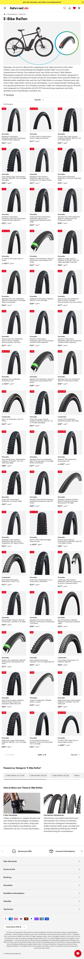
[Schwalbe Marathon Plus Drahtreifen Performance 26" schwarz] (14, 362)
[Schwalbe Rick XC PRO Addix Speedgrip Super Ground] (42, 523)
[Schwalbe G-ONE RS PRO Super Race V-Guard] (14, 242)
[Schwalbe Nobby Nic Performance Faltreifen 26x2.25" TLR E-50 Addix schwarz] (42, 282)
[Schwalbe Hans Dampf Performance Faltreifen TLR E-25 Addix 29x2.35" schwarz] (42, 643)
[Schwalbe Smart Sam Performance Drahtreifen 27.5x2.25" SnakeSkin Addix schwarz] (70, 160)
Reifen (76, 775)
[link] (16, 754)
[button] (74, 8)
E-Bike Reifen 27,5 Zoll (15, 775)
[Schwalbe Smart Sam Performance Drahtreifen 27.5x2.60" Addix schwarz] (14, 483)
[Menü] (4, 8)
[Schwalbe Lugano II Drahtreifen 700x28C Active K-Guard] (42, 683)
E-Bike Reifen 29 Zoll (60, 775)
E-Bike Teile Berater (10, 815)
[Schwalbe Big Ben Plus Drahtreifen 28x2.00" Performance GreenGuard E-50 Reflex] (14, 643)
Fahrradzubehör (12, 14)
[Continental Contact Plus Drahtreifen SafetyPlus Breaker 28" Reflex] (70, 402)
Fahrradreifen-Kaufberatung (54, 815)
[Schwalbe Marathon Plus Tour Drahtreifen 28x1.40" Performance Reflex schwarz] (70, 362)
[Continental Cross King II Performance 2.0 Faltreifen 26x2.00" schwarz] (70, 643)
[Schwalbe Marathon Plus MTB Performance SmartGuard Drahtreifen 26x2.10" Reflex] (42, 483)
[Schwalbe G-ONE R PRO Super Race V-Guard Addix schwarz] (70, 724)
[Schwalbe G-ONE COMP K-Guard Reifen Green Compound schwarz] (42, 120)
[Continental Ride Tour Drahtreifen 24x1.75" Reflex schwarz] (14, 402)
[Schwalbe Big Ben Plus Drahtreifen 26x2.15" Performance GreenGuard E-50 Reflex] (42, 362)
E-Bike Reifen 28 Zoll (38, 775)
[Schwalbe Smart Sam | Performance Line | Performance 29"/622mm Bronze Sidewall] (42, 563)
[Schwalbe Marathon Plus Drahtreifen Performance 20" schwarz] (70, 442)
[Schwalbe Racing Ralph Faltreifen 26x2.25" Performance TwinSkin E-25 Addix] (14, 603)
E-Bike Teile (22, 14)
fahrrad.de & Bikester (14, 953)
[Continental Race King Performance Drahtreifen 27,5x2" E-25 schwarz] (14, 563)
